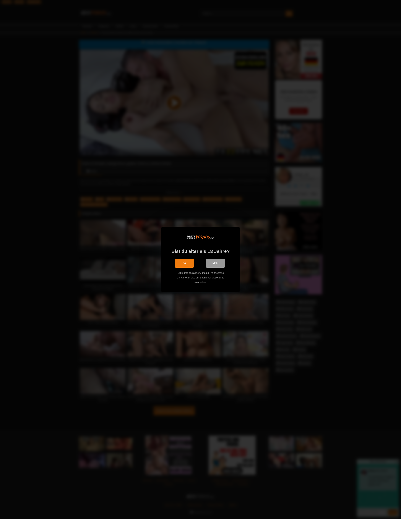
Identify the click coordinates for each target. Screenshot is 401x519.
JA (184, 263)
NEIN (215, 263)
